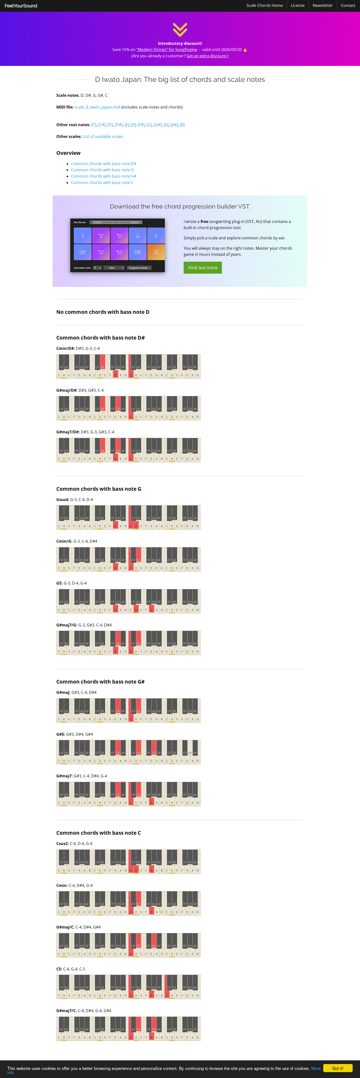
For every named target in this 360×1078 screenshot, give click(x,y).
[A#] (174, 124)
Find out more (202, 267)
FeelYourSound (21, 5)
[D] (110, 124)
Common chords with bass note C (102, 182)
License (298, 5)
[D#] (119, 124)
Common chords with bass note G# (103, 176)
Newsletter (323, 5)
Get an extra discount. (206, 56)
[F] (133, 124)
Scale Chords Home (265, 5)
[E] (127, 124)
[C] (93, 124)
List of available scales (103, 136)
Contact (348, 5)
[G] (149, 124)
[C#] (102, 124)
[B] (182, 124)
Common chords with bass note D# (103, 163)
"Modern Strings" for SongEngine (166, 49)
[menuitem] (21, 6)
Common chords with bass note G (102, 169)
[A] (166, 124)
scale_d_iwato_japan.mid (97, 107)
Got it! (338, 1068)
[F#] (141, 124)
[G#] (158, 124)
